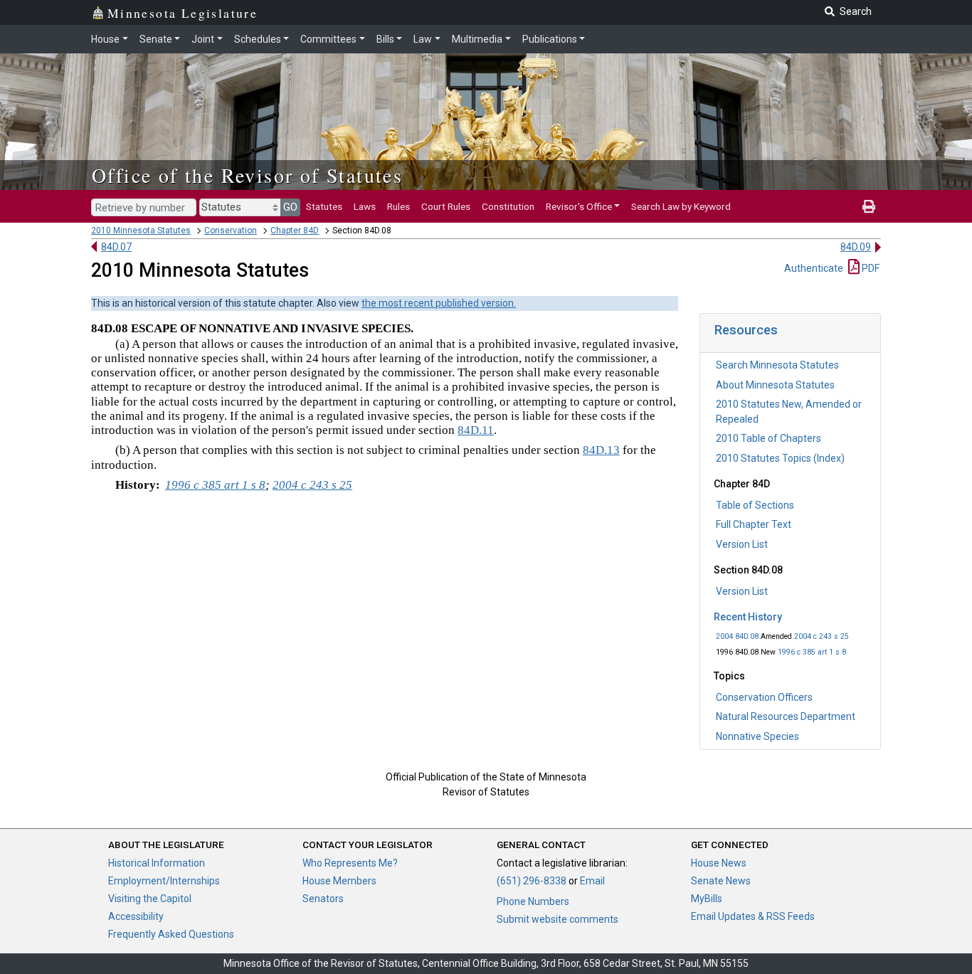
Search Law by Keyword (681, 206)
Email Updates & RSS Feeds (753, 916)
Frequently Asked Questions (171, 934)
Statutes (324, 206)
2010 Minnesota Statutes (141, 230)
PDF (869, 268)
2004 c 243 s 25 (821, 636)
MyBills (706, 898)
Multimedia (477, 39)
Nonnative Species (757, 736)
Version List (742, 544)
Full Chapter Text (753, 524)
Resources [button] (746, 329)
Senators (323, 898)
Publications (549, 39)
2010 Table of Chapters (768, 438)
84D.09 (855, 247)
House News (718, 863)
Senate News (721, 880)
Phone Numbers (533, 901)
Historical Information (156, 863)
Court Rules (445, 206)
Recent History (748, 617)
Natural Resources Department (785, 716)
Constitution (508, 206)
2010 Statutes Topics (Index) (780, 458)
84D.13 (601, 450)
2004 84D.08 (737, 636)
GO (290, 207)
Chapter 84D (294, 230)
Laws (365, 206)
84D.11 (476, 430)
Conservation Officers (764, 697)
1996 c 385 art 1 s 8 (812, 652)
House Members (339, 880)
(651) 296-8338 (531, 880)
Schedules (257, 39)
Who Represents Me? (350, 863)
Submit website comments (557, 919)
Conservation (230, 230)
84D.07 (116, 247)
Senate (155, 39)
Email (592, 880)
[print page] (869, 206)
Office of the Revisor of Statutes (247, 175)
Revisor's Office (579, 206)
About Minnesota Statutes (775, 385)
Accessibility (136, 916)
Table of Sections (755, 505)
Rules (398, 206)
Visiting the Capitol (149, 898)
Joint (202, 39)
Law (422, 39)
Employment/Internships (164, 880)
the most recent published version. (438, 303)
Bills (385, 39)
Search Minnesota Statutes (777, 365)
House (105, 39)
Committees (328, 39)
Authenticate (813, 268)
